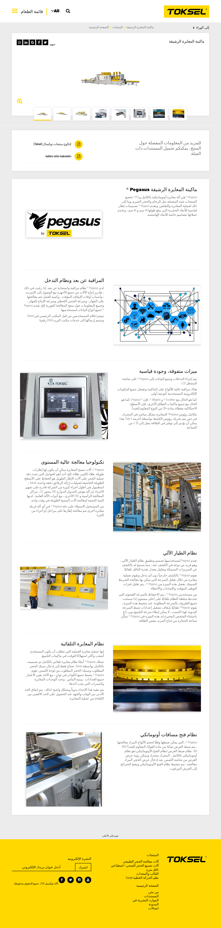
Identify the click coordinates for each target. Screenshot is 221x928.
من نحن (153, 892)
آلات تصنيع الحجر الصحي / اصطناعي (135, 865)
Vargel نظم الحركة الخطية (142, 877)
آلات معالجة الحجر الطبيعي (141, 861)
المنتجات (117, 27)
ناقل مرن (152, 869)
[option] (110, 76)
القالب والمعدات (147, 873)
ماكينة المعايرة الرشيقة (140, 27)
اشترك (83, 867)
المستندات (151, 896)
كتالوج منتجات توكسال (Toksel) (52, 144)
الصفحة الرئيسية (99, 27)
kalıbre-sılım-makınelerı (58, 156)
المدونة (154, 904)
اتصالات (153, 908)
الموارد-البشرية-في (146, 900)
